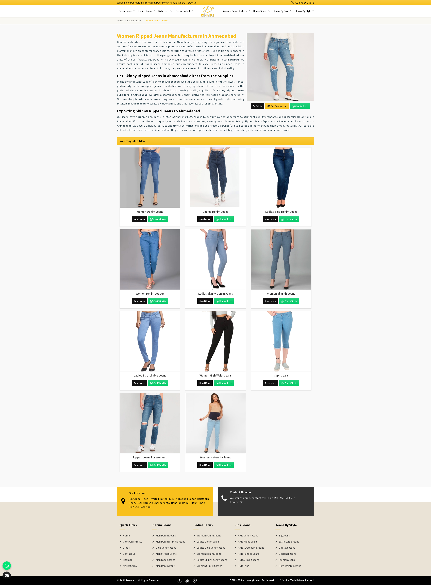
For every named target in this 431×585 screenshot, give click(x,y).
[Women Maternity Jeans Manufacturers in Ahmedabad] (215, 423)
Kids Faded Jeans (247, 541)
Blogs (126, 547)
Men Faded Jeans (165, 560)
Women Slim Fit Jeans (209, 566)
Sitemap (127, 560)
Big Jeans (284, 535)
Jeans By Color (282, 11)
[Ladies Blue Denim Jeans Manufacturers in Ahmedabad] (281, 177)
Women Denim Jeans (209, 535)
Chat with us (301, 106)
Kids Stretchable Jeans (251, 547)
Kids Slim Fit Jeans (248, 560)
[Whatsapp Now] (7, 565)
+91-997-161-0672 (304, 2)
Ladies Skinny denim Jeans (212, 560)
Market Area (130, 566)
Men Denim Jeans (166, 535)
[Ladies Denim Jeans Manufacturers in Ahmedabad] (215, 177)
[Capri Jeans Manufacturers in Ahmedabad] (281, 341)
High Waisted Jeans (290, 566)
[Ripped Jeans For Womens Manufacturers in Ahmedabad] (150, 423)
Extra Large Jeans (289, 541)
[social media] (179, 580)
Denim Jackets (184, 11)
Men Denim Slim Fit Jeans (170, 541)
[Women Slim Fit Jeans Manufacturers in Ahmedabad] (281, 259)
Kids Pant (243, 566)
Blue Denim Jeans (166, 547)
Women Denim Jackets (235, 11)
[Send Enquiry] (280, 67)
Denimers (131, 580)
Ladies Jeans (145, 11)
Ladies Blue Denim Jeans (211, 547)
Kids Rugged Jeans (248, 553)
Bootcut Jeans (287, 547)
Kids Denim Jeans (248, 535)
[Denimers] (207, 11)
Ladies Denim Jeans (208, 541)
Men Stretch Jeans (166, 553)
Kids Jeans (164, 11)
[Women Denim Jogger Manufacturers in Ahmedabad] (150, 259)
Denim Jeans (126, 11)
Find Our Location (140, 507)
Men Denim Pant (165, 566)
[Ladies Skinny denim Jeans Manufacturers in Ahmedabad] (215, 259)
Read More (139, 219)
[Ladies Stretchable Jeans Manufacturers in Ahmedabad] (150, 341)
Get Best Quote (279, 106)
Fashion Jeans (287, 560)
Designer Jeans (287, 553)
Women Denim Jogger (209, 553)
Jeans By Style (304, 11)
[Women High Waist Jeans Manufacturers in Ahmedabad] (215, 341)
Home (120, 20)
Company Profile (132, 541)
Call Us (258, 106)
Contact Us (236, 502)
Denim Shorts (260, 11)
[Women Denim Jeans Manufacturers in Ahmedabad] (150, 177)
